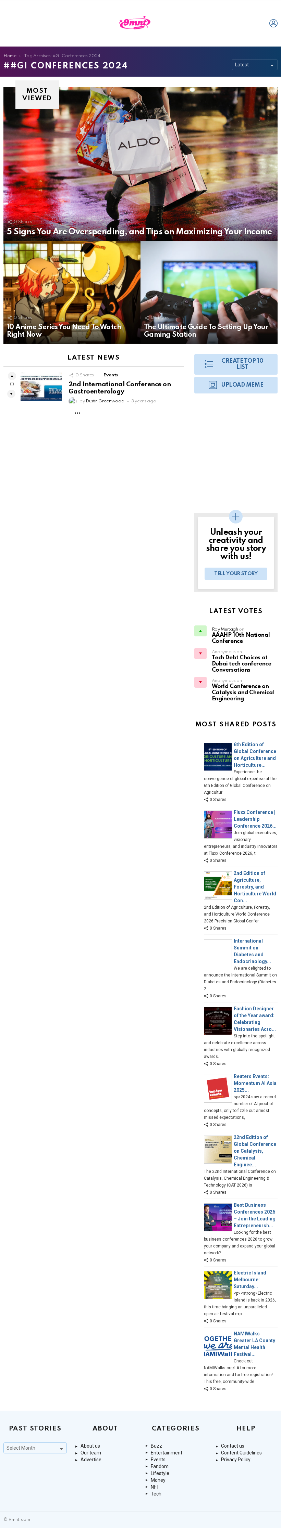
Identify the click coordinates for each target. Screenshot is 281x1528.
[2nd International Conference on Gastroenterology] (41, 386)
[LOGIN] (273, 23)
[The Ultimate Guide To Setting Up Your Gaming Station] (209, 292)
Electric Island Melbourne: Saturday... (250, 1279)
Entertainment (166, 1452)
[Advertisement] (236, 457)
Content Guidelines (241, 1452)
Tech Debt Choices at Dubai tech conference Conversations (241, 664)
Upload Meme (242, 385)
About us (90, 1446)
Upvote (12, 376)
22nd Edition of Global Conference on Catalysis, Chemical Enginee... (255, 1151)
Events (110, 375)
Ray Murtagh (225, 629)
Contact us (232, 1446)
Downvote (11, 394)
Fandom (160, 1466)
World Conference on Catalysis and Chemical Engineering (243, 693)
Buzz (156, 1446)
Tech (156, 1494)
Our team (91, 1452)
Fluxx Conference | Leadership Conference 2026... (255, 819)
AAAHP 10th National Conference (241, 638)
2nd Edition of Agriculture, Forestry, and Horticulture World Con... (255, 886)
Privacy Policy (236, 1459)
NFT (155, 1487)
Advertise (91, 1459)
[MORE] (77, 413)
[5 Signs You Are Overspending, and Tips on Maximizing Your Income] (140, 164)
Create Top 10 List (242, 364)
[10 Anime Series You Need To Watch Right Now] (71, 292)
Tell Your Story (235, 573)
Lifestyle (160, 1473)
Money (158, 1480)
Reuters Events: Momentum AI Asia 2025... (255, 1083)
